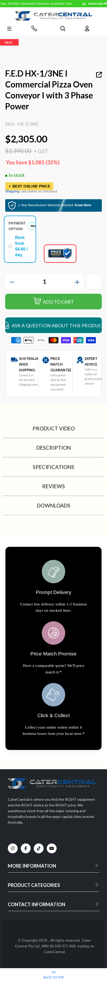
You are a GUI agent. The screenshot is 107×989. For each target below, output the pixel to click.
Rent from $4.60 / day (21, 246)
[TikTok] (39, 848)
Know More (83, 205)
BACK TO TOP (53, 977)
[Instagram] (13, 848)
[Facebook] (26, 848)
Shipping (12, 191)
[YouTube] (52, 848)
